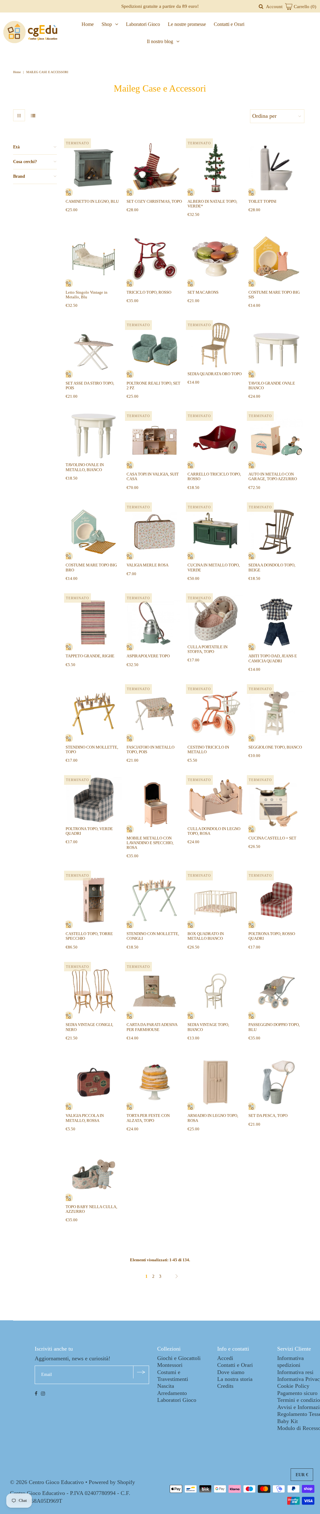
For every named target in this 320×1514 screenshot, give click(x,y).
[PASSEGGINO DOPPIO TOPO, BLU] (276, 991)
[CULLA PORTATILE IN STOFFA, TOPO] (215, 618)
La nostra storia (234, 1379)
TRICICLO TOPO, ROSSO (149, 292)
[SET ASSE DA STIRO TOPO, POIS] (94, 350)
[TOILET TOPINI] (276, 168)
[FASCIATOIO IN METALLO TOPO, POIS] (154, 714)
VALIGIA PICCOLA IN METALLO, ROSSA (85, 1118)
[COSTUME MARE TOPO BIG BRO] (94, 532)
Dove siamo (230, 1372)
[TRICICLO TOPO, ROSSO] (154, 259)
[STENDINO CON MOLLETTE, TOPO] (94, 714)
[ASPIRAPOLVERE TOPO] (154, 623)
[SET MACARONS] (215, 259)
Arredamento (172, 1393)
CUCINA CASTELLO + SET (272, 838)
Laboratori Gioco (143, 24)
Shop (107, 24)
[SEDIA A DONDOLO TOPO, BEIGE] (276, 532)
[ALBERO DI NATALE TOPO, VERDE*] (215, 168)
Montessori (169, 1365)
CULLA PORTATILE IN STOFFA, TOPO (208, 649)
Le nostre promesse (187, 24)
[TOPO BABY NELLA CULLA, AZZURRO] (94, 1173)
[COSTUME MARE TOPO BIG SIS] (276, 259)
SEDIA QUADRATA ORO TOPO (215, 373)
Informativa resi (295, 1372)
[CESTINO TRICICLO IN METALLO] (215, 714)
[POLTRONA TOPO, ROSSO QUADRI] (276, 900)
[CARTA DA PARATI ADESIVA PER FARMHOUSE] (154, 991)
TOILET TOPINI (262, 201)
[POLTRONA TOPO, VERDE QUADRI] (94, 800)
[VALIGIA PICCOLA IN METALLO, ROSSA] (94, 1082)
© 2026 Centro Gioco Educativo (47, 1482)
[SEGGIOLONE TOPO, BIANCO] (276, 714)
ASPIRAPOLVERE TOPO (148, 656)
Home (88, 24)
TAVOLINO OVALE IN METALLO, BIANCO (85, 467)
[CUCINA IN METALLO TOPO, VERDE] (215, 532)
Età (16, 147)
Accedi (225, 1358)
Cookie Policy (293, 1386)
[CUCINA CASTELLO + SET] (276, 805)
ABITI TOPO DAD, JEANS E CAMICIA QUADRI (272, 658)
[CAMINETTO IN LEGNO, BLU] (94, 168)
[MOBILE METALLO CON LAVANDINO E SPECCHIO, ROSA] (154, 805)
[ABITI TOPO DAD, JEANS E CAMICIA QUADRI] (276, 623)
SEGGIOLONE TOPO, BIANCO (275, 747)
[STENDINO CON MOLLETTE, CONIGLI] (154, 900)
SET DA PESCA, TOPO (268, 1115)
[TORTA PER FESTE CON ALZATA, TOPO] (154, 1082)
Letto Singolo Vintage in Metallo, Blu (87, 294)
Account (274, 6)
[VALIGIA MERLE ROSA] (154, 532)
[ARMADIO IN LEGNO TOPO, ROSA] (215, 1082)
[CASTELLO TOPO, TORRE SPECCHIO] (94, 900)
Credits (225, 1386)
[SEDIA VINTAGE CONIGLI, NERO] (94, 991)
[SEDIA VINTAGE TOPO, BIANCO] (215, 991)
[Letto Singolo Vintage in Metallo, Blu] (94, 259)
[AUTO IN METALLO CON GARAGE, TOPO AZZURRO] (276, 441)
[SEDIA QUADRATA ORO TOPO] (215, 345)
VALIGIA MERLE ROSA (147, 565)
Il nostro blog (160, 41)
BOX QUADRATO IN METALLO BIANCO (206, 936)
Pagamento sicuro (297, 1393)
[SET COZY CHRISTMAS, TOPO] (154, 168)
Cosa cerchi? (25, 161)
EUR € (302, 1474)
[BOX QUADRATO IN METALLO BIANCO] (215, 900)
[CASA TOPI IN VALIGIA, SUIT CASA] (154, 441)
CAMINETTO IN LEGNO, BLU (92, 201)
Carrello (304, 6)
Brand (19, 176)
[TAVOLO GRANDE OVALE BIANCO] (276, 350)
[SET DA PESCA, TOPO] (276, 1082)
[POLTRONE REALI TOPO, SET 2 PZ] (154, 350)
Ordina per (264, 116)
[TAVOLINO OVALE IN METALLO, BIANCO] (94, 436)
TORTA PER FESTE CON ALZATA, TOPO (148, 1118)
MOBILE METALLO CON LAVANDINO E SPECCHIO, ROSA (150, 843)
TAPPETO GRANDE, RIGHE (90, 656)
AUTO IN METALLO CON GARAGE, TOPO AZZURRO (272, 476)
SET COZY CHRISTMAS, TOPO (154, 201)
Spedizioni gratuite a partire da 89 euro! (160, 6)
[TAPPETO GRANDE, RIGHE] (94, 623)
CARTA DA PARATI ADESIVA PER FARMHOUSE (152, 1027)
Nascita (165, 1386)
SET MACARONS (203, 292)
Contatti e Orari (229, 24)
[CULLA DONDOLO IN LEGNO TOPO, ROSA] (215, 800)
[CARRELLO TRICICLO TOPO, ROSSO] (215, 441)
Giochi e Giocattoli (179, 1358)
